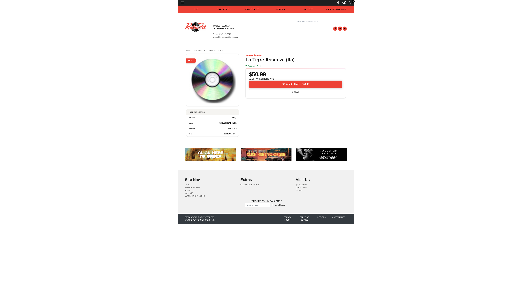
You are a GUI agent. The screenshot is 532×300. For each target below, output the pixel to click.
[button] (224, 9)
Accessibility (338, 217)
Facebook (302, 185)
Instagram (302, 188)
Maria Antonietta (199, 50)
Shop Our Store (192, 188)
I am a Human (279, 205)
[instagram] (340, 28)
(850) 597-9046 (225, 34)
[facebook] (335, 28)
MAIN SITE (308, 9)
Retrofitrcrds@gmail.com (228, 37)
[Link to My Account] (344, 3)
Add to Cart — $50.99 (297, 84)
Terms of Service (304, 218)
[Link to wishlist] (337, 3)
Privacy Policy (287, 218)
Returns (321, 217)
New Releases (252, 9)
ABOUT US (280, 9)
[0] (351, 3)
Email (300, 190)
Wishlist (297, 92)
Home (188, 50)
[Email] (344, 28)
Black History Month (336, 9)
